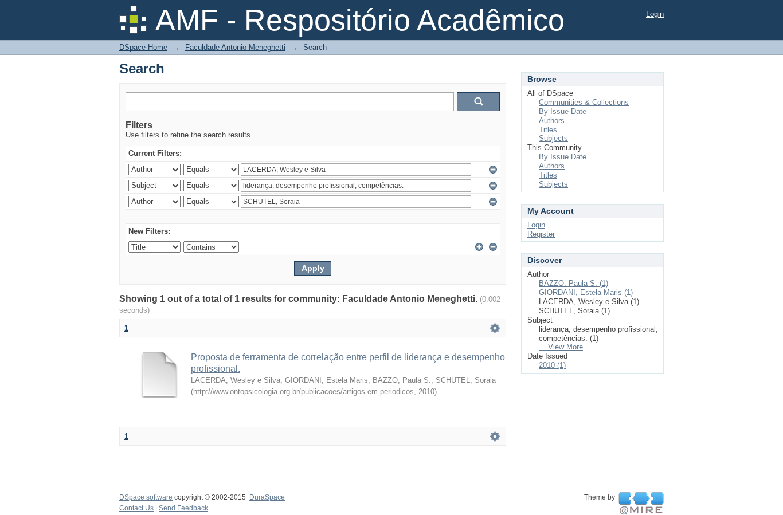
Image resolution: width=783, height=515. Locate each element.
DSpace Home (143, 47)
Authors (552, 120)
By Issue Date (562, 111)
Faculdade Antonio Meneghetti (235, 47)
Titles (548, 129)
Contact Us (136, 508)
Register (541, 234)
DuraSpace (267, 497)
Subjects (553, 138)
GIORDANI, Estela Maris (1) (586, 292)
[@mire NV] (641, 504)
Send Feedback (183, 508)
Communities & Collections (584, 102)
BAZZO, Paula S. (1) (573, 283)
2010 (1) (552, 365)
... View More (561, 347)
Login (655, 14)
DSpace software (146, 497)
